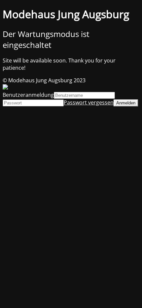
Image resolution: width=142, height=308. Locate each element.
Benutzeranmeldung (28, 94)
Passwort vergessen (89, 102)
